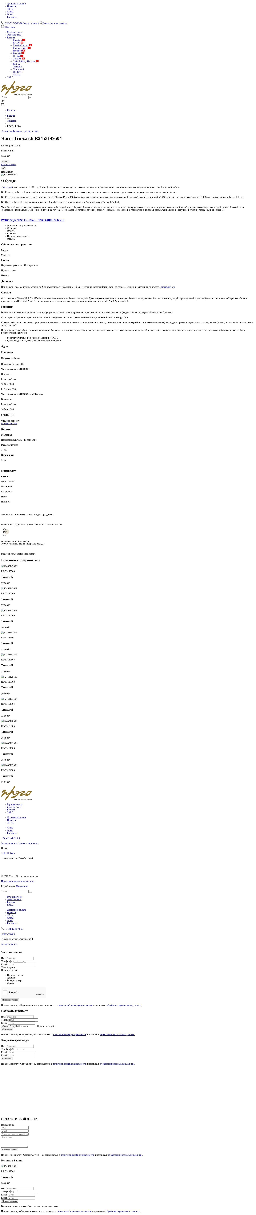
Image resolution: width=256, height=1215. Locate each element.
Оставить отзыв (9, 423)
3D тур (10, 9)
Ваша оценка (7, 1125)
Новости (11, 6)
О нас (10, 14)
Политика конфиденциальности (17, 881)
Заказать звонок (31, 23)
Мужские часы (14, 32)
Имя (3, 958)
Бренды (11, 37)
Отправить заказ (9, 1201)
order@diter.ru (168, 287)
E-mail (4, 964)
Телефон (5, 961)
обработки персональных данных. (124, 1005)
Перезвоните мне (10, 1000)
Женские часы (14, 34)
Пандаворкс (22, 886)
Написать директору (28, 843)
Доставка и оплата (16, 3)
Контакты (12, 17)
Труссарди (6, 187)
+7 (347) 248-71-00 (10, 838)
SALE (10, 77)
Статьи (10, 11)
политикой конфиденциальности (75, 1005)
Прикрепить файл (46, 1026)
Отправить (7, 1029)
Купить (5, 161)
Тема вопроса (8, 967)
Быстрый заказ (8, 164)
